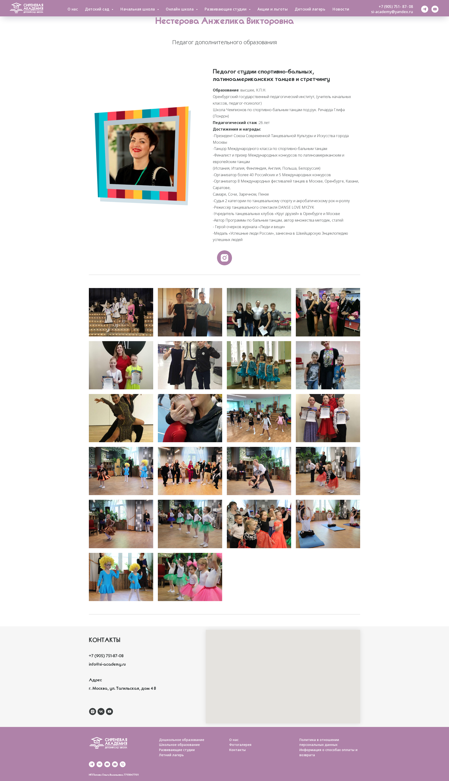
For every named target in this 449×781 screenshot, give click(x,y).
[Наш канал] (434, 9)
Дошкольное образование (181, 739)
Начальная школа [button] (138, 9)
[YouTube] (107, 764)
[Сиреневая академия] (92, 711)
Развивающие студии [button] (226, 9)
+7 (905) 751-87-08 (106, 656)
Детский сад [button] (97, 9)
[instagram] (224, 257)
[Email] (115, 764)
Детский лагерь (310, 9)
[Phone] (123, 764)
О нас (73, 9)
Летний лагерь (171, 755)
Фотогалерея (240, 744)
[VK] (99, 764)
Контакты (237, 750)
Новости (340, 9)
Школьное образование (179, 744)
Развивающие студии (177, 750)
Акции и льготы (272, 9)
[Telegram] (424, 9)
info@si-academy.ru (107, 665)
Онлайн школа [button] (180, 9)
